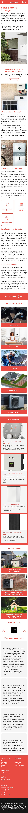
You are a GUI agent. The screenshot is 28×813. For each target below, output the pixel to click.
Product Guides (4, 763)
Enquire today (14, 80)
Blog (2, 760)
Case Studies (4, 762)
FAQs (21, 296)
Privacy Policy (18, 763)
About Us (17, 760)
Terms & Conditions (19, 765)
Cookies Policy (18, 762)
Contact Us (3, 766)
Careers (3, 765)
